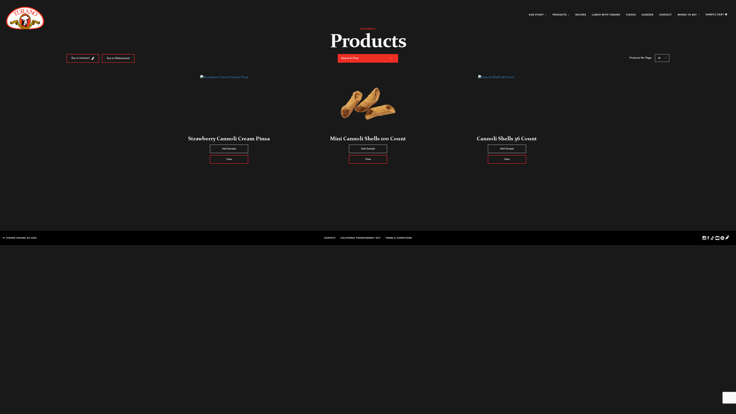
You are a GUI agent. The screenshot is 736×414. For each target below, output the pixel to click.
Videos (631, 15)
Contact (665, 15)
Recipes (580, 15)
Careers (647, 15)
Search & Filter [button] (350, 58)
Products (560, 15)
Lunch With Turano (606, 15)
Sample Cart (715, 14)
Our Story (537, 15)
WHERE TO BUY (688, 15)
